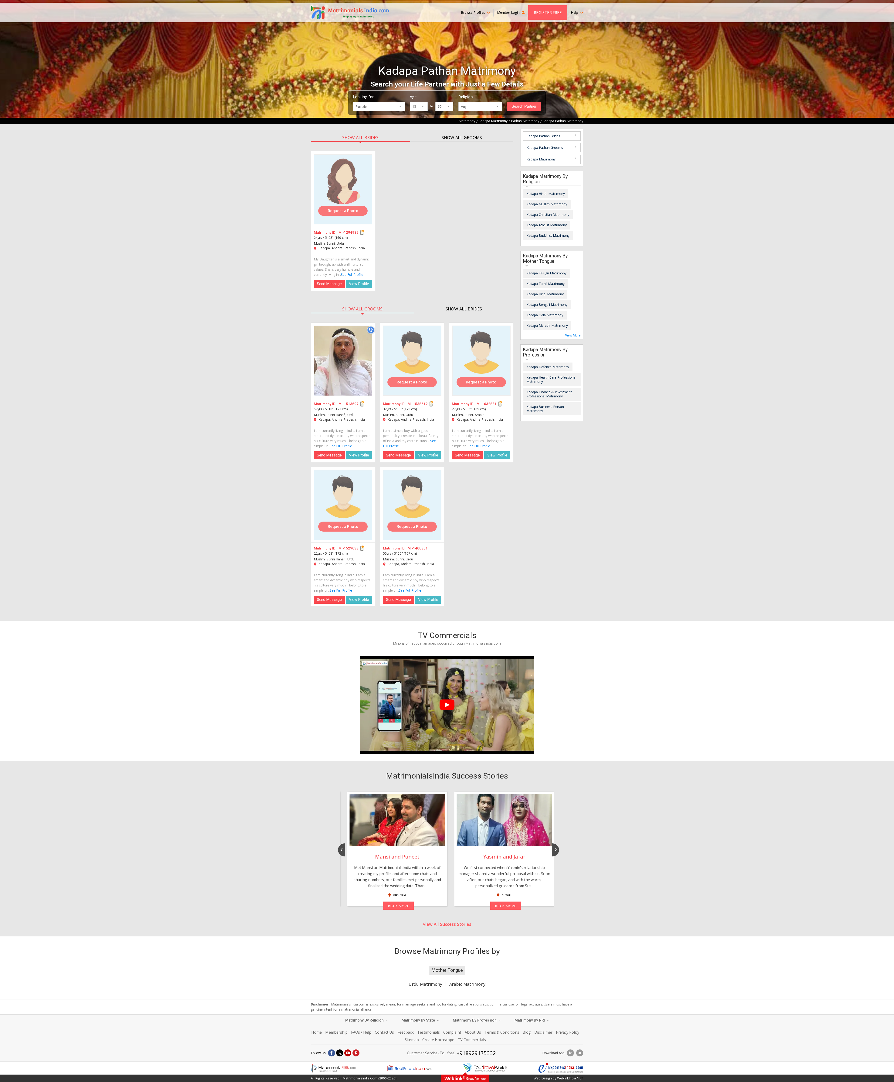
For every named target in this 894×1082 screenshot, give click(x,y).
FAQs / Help (361, 1032)
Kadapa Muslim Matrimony (546, 204)
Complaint (452, 1032)
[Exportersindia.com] (560, 1068)
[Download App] (570, 1052)
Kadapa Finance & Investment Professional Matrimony (549, 394)
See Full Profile (352, 274)
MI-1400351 (418, 548)
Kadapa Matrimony (541, 159)
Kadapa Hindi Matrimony (545, 294)
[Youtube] (347, 1052)
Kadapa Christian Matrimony (547, 214)
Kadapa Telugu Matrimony (546, 273)
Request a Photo (343, 210)
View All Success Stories (447, 924)
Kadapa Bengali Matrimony (546, 304)
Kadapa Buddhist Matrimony (547, 235)
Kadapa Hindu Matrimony (545, 193)
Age (413, 96)
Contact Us (384, 1032)
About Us (473, 1032)
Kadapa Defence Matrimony (547, 367)
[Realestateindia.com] (409, 1068)
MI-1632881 (487, 404)
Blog (527, 1032)
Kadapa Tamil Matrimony (545, 283)
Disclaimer (543, 1032)
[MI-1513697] (343, 361)
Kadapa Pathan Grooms (545, 147)
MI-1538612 (418, 404)
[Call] (371, 330)
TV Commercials (472, 1039)
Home (316, 1032)
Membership (336, 1032)
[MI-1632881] (481, 361)
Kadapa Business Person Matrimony (545, 408)
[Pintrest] (355, 1052)
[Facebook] (331, 1052)
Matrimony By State (419, 1020)
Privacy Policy (567, 1032)
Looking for (363, 96)
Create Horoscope (438, 1039)
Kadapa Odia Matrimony (544, 315)
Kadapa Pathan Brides (543, 136)
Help (575, 12)
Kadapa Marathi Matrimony (547, 325)
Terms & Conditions (501, 1032)
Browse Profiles (473, 12)
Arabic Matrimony (467, 984)
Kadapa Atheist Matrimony (546, 225)
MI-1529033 (349, 548)
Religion (465, 96)
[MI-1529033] (343, 505)
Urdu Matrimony (425, 984)
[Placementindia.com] (333, 1068)
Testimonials (428, 1032)
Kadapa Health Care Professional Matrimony (551, 379)
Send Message (329, 284)
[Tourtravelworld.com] (485, 1068)
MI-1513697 (349, 404)
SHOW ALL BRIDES (360, 137)
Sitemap (412, 1039)
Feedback (405, 1032)
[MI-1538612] (412, 361)
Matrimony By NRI (530, 1020)
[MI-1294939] (343, 189)
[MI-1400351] (412, 505)
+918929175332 (476, 1052)
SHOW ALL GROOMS (462, 137)
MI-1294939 (349, 232)
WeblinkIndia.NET (570, 1078)
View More (573, 335)
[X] (339, 1052)
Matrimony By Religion (365, 1020)
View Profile (359, 284)
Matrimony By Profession (475, 1020)
